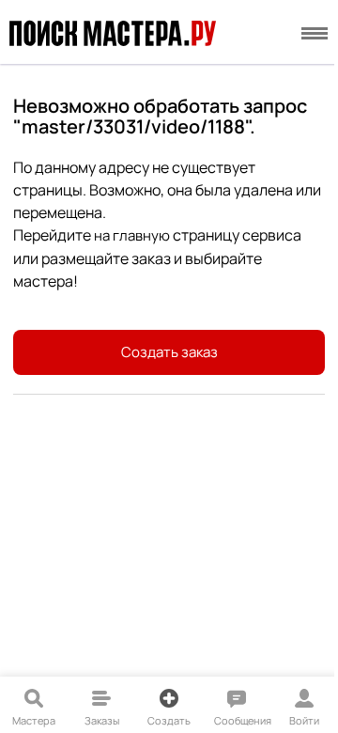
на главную (132, 235)
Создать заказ (169, 352)
